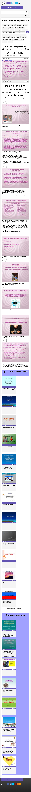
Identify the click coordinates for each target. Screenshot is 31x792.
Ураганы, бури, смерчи (7, 408)
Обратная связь (20, 788)
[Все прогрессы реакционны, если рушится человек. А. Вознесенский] (15, 123)
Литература (18, 30)
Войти (28, 15)
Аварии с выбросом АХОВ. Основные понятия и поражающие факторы (8, 467)
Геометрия (11, 27)
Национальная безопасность (9, 670)
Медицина (5, 32)
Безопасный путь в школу (8, 427)
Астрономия (19, 25)
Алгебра (4, 25)
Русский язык (6, 37)
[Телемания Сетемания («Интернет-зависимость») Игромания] (15, 255)
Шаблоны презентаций (19, 39)
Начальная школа (21, 32)
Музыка (10, 32)
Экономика (10, 42)
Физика (17, 37)
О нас (3, 788)
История (12, 30)
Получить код (7, 58)
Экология (5, 42)
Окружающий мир (15, 34)
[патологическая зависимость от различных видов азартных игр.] (15, 335)
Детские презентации (20, 27)
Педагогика (23, 34)
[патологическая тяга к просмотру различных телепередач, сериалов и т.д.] (15, 282)
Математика (24, 30)
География (5, 27)
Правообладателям (11, 788)
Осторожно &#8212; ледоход (9, 485)
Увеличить (26, 58)
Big (13, 2)
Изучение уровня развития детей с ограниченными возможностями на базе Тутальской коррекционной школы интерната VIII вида (8, 654)
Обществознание (6, 34)
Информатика (6, 30)
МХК (14, 32)
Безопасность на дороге (8, 504)
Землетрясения (6, 524)
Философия (5, 39)
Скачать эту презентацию (15, 55)
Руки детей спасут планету (8, 709)
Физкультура (23, 37)
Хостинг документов (11, 789)
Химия (10, 39)
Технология (12, 37)
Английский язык (11, 25)
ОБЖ (27, 32)
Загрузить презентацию (12, 7)
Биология (25, 25)
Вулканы (4, 582)
